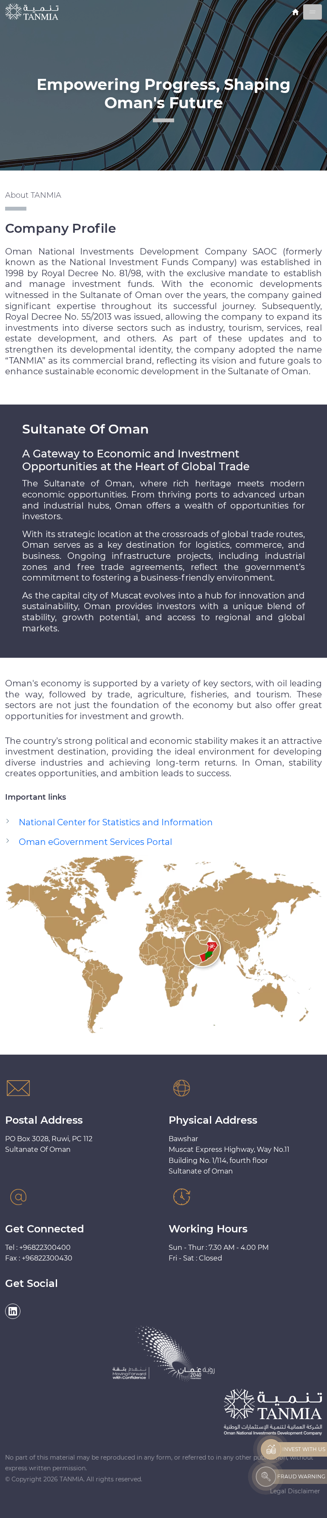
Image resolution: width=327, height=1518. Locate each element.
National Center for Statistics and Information (116, 822)
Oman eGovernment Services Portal (95, 842)
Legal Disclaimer (295, 1491)
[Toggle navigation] (312, 12)
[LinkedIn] (12, 1311)
